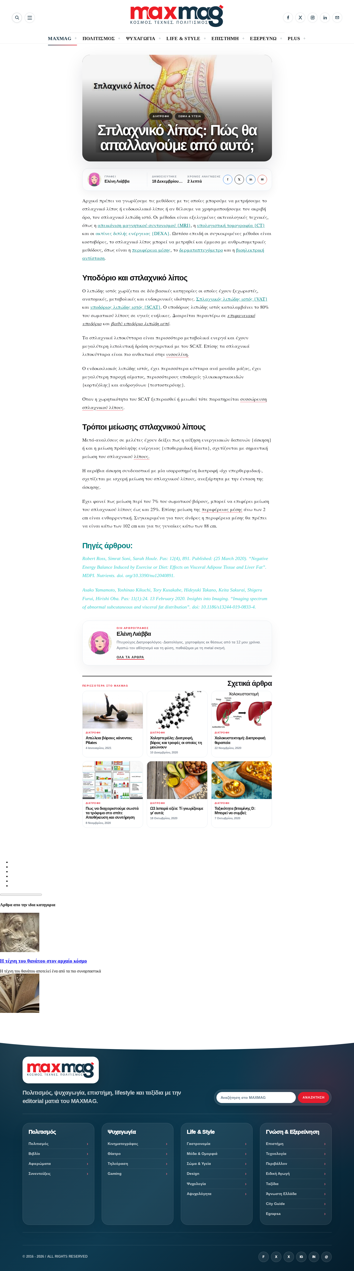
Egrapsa (273, 1214)
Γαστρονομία (198, 1144)
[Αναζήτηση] (17, 18)
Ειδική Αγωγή (278, 1173)
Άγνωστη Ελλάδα (281, 1194)
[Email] (337, 18)
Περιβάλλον (276, 1163)
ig (301, 1257)
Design (193, 1173)
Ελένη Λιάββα (134, 634)
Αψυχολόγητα (199, 1194)
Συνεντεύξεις (40, 1173)
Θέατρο (114, 1153)
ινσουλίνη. (177, 354)
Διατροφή (161, 116)
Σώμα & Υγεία (189, 116)
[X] (300, 18)
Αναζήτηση (314, 1097)
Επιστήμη (275, 1144)
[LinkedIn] (325, 18)
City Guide (275, 1204)
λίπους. (142, 456)
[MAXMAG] (177, 16)
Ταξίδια (272, 1184)
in (250, 179)
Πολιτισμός (38, 1144)
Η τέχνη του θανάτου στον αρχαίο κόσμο (43, 961)
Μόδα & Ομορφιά (202, 1153)
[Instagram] (313, 18)
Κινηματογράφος (123, 1144)
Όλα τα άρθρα (130, 657)
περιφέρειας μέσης (222, 509)
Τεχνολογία (276, 1153)
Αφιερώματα (40, 1163)
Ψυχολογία (196, 1184)
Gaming (115, 1173)
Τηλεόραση (118, 1163)
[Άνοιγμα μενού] (30, 18)
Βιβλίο (34, 1153)
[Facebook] (288, 18)
